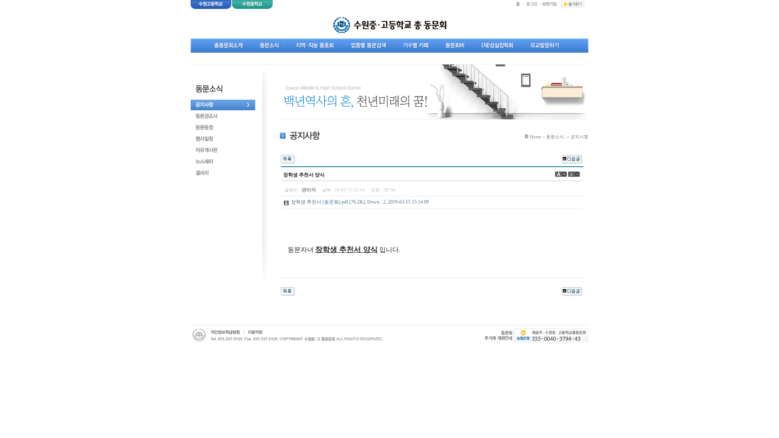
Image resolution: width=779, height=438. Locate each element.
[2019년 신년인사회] (572, 158)
